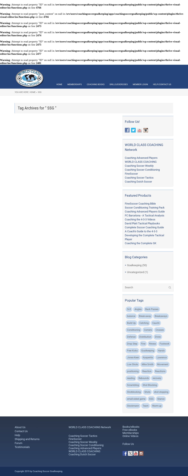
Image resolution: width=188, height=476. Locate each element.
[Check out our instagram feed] (141, 453)
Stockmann (133, 405)
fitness (152, 343)
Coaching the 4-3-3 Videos (140, 219)
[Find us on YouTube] (135, 453)
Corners (148, 330)
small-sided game (136, 398)
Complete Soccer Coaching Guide (144, 227)
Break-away (145, 316)
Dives (158, 336)
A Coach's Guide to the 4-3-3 (141, 231)
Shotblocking (134, 392)
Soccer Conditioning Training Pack (144, 207)
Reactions (160, 371)
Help (17, 435)
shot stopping (161, 392)
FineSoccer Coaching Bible (140, 203)
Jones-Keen (133, 357)
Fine (143, 343)
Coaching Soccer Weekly (139, 165)
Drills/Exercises (119, 84)
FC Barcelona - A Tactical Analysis (144, 215)
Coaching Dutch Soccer (138, 181)
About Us (20, 427)
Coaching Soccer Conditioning (142, 169)
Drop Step (132, 343)
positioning (133, 371)
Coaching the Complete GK (140, 243)
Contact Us (21, 431)
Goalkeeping (134, 265)
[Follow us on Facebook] (124, 453)
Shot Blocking (150, 385)
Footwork (164, 343)
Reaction (146, 371)
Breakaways (161, 316)
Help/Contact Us (162, 84)
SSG (151, 398)
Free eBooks (129, 429)
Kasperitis (148, 357)
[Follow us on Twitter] (130, 453)
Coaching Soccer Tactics (139, 177)
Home (59, 84)
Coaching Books (95, 84)
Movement (162, 364)
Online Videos (130, 436)
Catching (144, 323)
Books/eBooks (130, 426)
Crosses (160, 330)
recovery (157, 378)
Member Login (140, 84)
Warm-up (157, 405)
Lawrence (162, 357)
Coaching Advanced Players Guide (145, 211)
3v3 (129, 309)
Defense (131, 336)
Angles (138, 309)
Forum (18, 443)
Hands (161, 350)
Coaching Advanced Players (141, 157)
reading (131, 378)
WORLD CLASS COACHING (141, 161)
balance (131, 316)
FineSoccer (131, 173)
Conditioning (133, 330)
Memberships (74, 84)
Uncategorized (135, 272)
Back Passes (151, 309)
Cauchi (156, 323)
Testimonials (22, 447)
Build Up (131, 323)
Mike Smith (147, 364)
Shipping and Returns (27, 439)
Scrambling (133, 385)
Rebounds (144, 378)
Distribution (145, 336)
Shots (147, 392)
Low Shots (132, 364)
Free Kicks (132, 350)
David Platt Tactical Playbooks (142, 223)
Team (145, 405)
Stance (160, 398)
